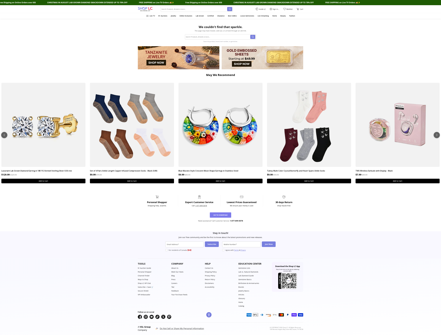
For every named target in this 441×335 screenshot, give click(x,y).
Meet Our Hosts (177, 272)
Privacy (243, 250)
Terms (236, 250)
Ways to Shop (143, 279)
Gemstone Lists (244, 268)
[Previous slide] (4, 135)
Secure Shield (143, 291)
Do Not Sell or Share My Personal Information (182, 328)
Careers (174, 283)
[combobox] (194, 9)
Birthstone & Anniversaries (248, 283)
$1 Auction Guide (144, 268)
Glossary (241, 298)
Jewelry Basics (243, 291)
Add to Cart (43, 181)
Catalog (241, 306)
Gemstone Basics (245, 279)
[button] (153, 263)
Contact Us (209, 268)
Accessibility (209, 287)
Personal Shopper (144, 272)
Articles (241, 295)
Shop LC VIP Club (144, 283)
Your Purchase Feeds (179, 295)
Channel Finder (144, 276)
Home (240, 302)
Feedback (175, 291)
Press (173, 279)
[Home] (149, 9)
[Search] (229, 9)
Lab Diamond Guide (246, 276)
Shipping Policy (211, 272)
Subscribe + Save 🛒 (145, 287)
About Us (174, 268)
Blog (173, 276)
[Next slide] (437, 135)
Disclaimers (209, 283)
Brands (241, 287)
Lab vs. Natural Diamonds (248, 272)
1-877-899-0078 (201, 206)
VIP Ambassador (144, 295)
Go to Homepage (220, 215)
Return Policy (210, 279)
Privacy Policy (210, 276)
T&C (172, 287)
